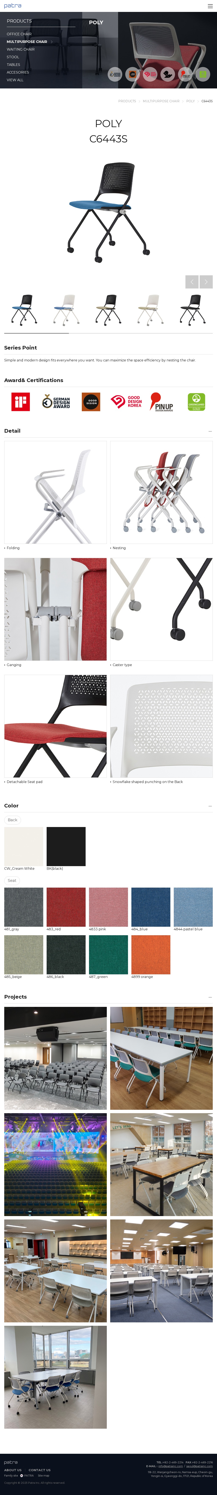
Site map (43, 1475)
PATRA (29, 1475)
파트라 (12, 6)
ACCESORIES (18, 72)
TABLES (13, 65)
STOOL (13, 57)
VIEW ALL (15, 80)
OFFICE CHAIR (19, 34)
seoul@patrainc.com (199, 1466)
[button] (192, 281)
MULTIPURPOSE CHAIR (27, 42)
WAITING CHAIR (21, 49)
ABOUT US (13, 1470)
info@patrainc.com (171, 1466)
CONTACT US (40, 1470)
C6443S (207, 101)
